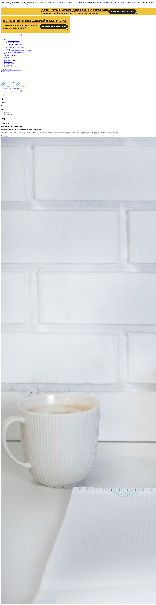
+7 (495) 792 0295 (6, 70)
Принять (3, 7)
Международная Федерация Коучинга (19, 50)
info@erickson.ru (16, 70)
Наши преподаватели (14, 44)
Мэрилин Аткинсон (14, 42)
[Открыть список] (9, 39)
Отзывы (10, 46)
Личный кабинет (9, 55)
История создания (13, 41)
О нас (6, 39)
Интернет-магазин (10, 67)
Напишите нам (5, 71)
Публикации (8, 65)
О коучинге (7, 49)
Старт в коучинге (9, 60)
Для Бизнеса (8, 57)
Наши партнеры (9, 63)
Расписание (8, 62)
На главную (4, 136)
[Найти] (20, 35)
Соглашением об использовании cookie (102, 2)
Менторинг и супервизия (16, 52)
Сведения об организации (16, 47)
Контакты (7, 54)
